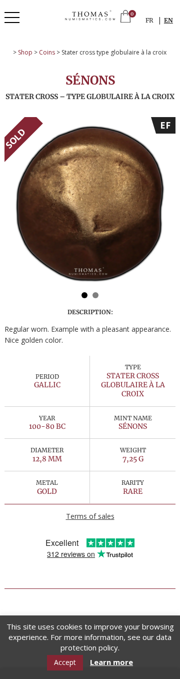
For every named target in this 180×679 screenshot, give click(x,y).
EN (168, 20)
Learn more (111, 662)
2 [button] (95, 295)
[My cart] (125, 17)
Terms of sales (90, 516)
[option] (90, 202)
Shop (25, 52)
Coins (47, 52)
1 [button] (85, 295)
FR (149, 20)
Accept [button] (65, 662)
